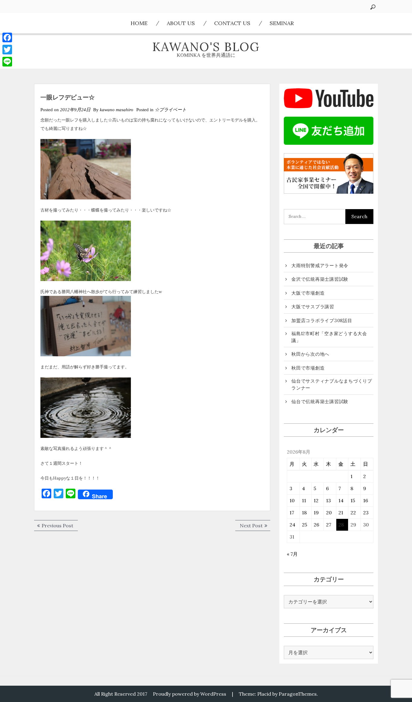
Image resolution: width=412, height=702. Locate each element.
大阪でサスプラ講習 (312, 306)
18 (304, 513)
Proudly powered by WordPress (189, 694)
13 (328, 500)
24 (292, 525)
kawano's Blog (206, 46)
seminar (282, 23)
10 (292, 500)
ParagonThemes (298, 694)
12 (316, 500)
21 (340, 513)
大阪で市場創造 (308, 293)
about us (181, 23)
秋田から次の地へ (310, 354)
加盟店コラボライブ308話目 (321, 320)
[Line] (7, 62)
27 (328, 525)
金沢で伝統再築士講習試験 (319, 279)
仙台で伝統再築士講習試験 (319, 401)
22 (353, 513)
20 (329, 513)
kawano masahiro (116, 109)
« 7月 (292, 554)
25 (304, 525)
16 (365, 500)
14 (341, 500)
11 (304, 500)
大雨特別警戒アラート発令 (319, 265)
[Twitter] (7, 50)
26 (316, 525)
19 (316, 513)
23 (366, 513)
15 (352, 500)
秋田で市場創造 (308, 368)
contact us (232, 23)
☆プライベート (170, 109)
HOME (139, 23)
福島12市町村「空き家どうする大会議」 (329, 337)
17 (292, 513)
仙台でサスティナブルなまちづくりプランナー (331, 384)
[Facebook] (7, 37)
